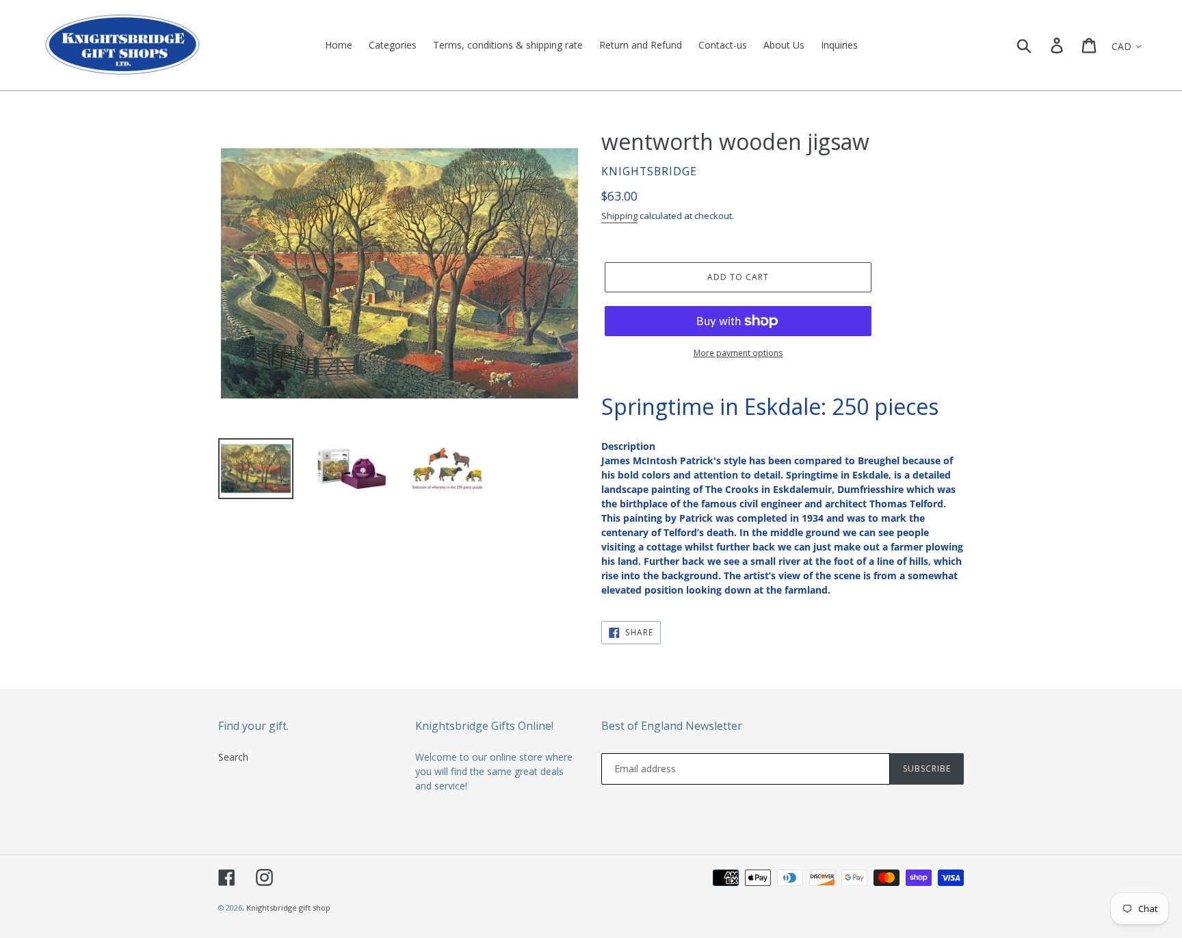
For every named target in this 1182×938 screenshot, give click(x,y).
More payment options (738, 353)
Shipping (619, 216)
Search (233, 756)
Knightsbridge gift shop (288, 907)
